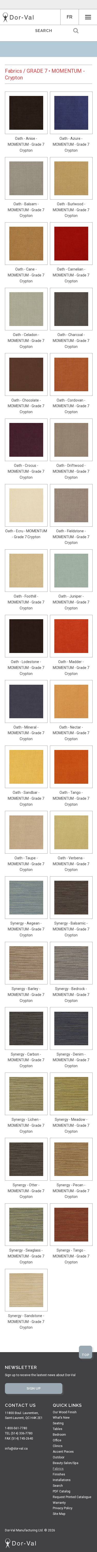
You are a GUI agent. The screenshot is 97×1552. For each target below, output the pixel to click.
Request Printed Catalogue (72, 1497)
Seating (58, 1423)
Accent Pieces (63, 1451)
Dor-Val (18, 17)
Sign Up (34, 1388)
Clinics (58, 1446)
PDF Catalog (61, 1491)
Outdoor (58, 1457)
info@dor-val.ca (16, 1448)
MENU (88, 17)
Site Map (59, 1514)
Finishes (59, 1474)
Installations (62, 1480)
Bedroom (59, 1434)
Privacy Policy (62, 1508)
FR (69, 17)
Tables (57, 1429)
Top (85, 1355)
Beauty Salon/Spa (65, 1463)
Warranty (59, 1503)
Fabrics (13, 71)
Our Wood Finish (65, 1412)
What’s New (61, 1417)
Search (58, 1486)
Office (57, 1440)
